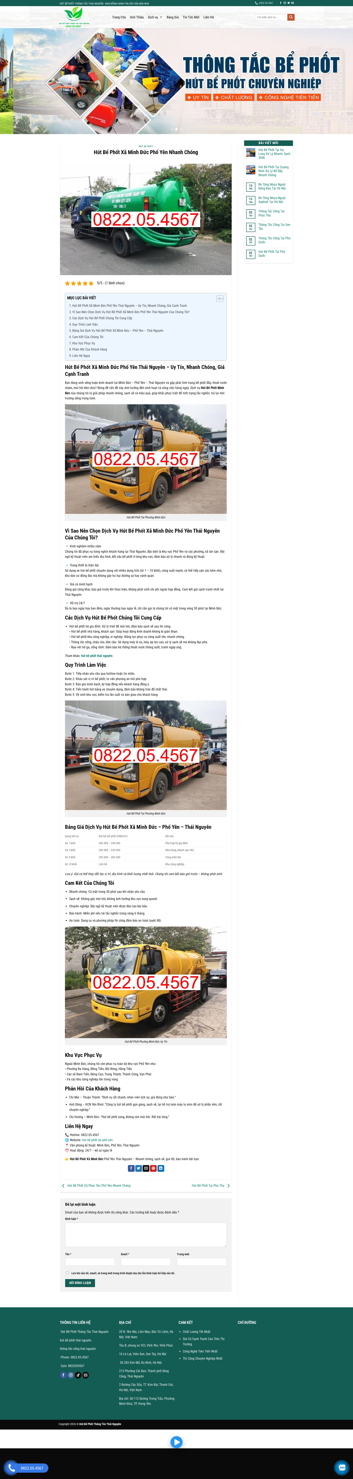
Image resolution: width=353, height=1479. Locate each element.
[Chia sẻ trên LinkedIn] (161, 1168)
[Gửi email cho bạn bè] (146, 1168)
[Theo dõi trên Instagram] (285, 3)
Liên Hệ (208, 17)
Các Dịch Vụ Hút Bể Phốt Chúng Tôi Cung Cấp (102, 318)
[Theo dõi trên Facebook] (280, 3)
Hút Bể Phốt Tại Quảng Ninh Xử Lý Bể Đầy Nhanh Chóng (273, 171)
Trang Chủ (119, 17)
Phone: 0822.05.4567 (74, 1357)
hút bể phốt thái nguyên (97, 656)
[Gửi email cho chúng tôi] (292, 3)
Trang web (183, 1254)
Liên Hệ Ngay (81, 356)
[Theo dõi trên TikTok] (78, 1375)
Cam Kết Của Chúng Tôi (87, 337)
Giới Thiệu (137, 17)
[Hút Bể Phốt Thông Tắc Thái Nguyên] (81, 17)
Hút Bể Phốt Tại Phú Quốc (271, 254)
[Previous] (12, 81)
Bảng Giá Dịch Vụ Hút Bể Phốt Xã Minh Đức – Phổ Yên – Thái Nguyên (117, 331)
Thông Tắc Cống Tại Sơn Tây (274, 227)
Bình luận (71, 1219)
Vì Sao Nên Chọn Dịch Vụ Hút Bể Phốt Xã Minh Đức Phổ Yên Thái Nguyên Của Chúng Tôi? (131, 312)
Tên (68, 1254)
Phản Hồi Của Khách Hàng (89, 349)
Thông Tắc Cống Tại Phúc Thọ (271, 213)
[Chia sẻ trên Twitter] (138, 1168)
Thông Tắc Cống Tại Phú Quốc (274, 240)
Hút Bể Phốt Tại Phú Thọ (208, 1186)
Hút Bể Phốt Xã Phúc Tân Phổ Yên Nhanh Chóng (99, 1186)
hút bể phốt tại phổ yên (97, 1140)
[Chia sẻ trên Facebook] (131, 1168)
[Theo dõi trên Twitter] (288, 3)
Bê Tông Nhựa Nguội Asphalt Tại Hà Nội (272, 200)
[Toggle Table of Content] (217, 298)
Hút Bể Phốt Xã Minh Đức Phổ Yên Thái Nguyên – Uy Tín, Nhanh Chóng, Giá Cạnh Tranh (129, 306)
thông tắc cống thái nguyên (78, 1349)
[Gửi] (290, 17)
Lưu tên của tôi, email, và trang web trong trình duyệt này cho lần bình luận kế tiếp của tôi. (123, 1273)
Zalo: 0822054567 (72, 1366)
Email (125, 1254)
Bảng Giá (173, 17)
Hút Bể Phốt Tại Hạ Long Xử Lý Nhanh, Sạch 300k (274, 154)
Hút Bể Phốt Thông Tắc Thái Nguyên (84, 1332)
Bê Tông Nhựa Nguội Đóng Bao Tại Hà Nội (272, 186)
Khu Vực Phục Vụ (83, 343)
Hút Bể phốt (146, 146)
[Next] (340, 81)
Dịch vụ (153, 17)
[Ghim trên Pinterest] (153, 1168)
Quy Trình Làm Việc (85, 324)
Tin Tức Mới (191, 17)
